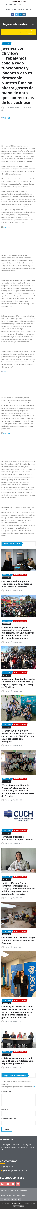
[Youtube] (7, 1184)
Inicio (21, 5)
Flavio (7, 590)
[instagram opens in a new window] (24, 14)
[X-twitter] (18, 1184)
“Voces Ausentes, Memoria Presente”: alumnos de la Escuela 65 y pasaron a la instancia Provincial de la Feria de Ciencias (17, 790)
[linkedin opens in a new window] (20, 14)
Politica (28, 10)
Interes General (11, 10)
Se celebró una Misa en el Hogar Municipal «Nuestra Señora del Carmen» (18, 940)
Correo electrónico (9, 1119)
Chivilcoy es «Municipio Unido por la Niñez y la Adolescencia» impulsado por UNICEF (17, 1061)
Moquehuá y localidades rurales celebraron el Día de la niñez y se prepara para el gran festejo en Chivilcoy (18, 683)
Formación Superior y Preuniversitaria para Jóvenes (17, 838)
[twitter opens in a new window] (16, 14)
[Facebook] (12, 1184)
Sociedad (28, 5)
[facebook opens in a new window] (12, 14)
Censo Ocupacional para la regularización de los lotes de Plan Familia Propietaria (16, 584)
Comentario (6, 1092)
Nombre (5, 1109)
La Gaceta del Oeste (12, 108)
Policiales (21, 10)
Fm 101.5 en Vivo (11, 5)
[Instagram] (2, 1184)
